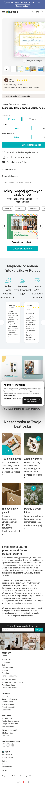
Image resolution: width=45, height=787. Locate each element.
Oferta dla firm (7, 733)
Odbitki (4, 665)
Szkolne (25, 104)
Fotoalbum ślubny (8, 685)
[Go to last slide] (4, 226)
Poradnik (5, 736)
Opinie (4, 761)
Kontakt (5, 696)
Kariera (4, 770)
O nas (4, 764)
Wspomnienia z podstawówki (22, 242)
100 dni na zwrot (8, 718)
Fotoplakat (6, 670)
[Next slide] (40, 226)
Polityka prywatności (17, 776)
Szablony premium (9, 726)
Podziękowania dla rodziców (12, 682)
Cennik (4, 656)
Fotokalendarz (7, 668)
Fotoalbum (6, 662)
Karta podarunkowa (9, 676)
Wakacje (8, 208)
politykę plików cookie (10, 395)
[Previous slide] (6, 68)
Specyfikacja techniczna (33, 776)
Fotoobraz (6, 673)
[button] (3, 12)
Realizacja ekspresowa (10, 721)
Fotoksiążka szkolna (9, 688)
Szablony (16, 104)
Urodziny (20, 208)
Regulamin (5, 776)
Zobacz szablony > (22, 248)
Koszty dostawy (8, 704)
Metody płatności (8, 707)
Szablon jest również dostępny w (16, 182)
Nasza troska (7, 767)
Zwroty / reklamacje (9, 699)
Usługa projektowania (10, 724)
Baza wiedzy (6, 710)
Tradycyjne (33, 208)
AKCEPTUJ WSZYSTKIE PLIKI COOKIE (32, 400)
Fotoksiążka (7, 104)
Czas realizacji (7, 702)
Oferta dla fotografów (10, 730)
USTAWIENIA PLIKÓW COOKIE (12, 398)
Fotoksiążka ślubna (9, 680)
